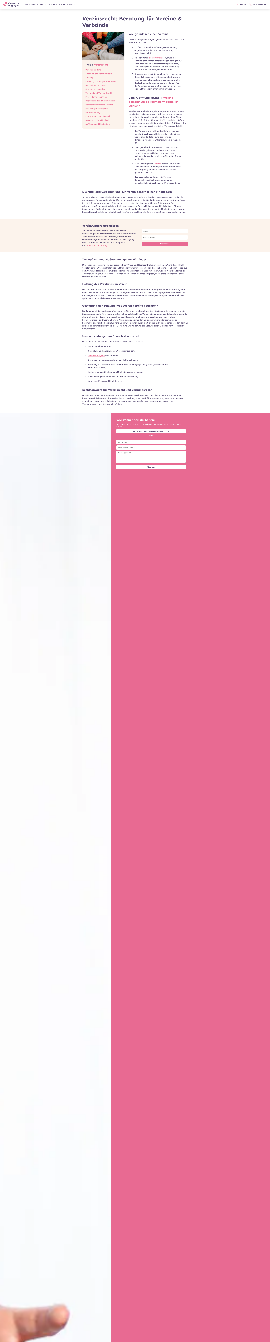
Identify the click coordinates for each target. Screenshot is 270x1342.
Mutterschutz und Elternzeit (98, 116)
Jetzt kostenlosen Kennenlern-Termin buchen (151, 431)
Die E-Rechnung (92, 112)
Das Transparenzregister (96, 108)
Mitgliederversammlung (96, 97)
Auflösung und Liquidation (97, 124)
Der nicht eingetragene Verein (99, 104)
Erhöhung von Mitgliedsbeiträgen (100, 81)
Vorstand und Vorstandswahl (98, 93)
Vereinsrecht (101, 64)
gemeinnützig (155, 57)
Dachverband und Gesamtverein (100, 101)
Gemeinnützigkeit (96, 355)
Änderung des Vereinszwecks (98, 73)
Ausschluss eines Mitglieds (97, 120)
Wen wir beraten (47, 4)
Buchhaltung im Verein (95, 85)
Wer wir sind (30, 4)
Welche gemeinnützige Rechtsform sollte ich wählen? (153, 101)
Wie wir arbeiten (66, 4)
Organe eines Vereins (95, 89)
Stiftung (157, 163)
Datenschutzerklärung (96, 245)
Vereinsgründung (93, 70)
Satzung (89, 77)
